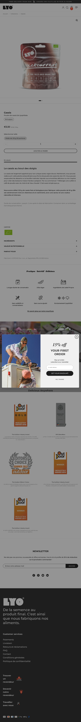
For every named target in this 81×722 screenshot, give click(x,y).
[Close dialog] (76, 336)
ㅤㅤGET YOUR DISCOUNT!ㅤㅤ (59, 373)
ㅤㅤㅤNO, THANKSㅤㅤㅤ (60, 379)
